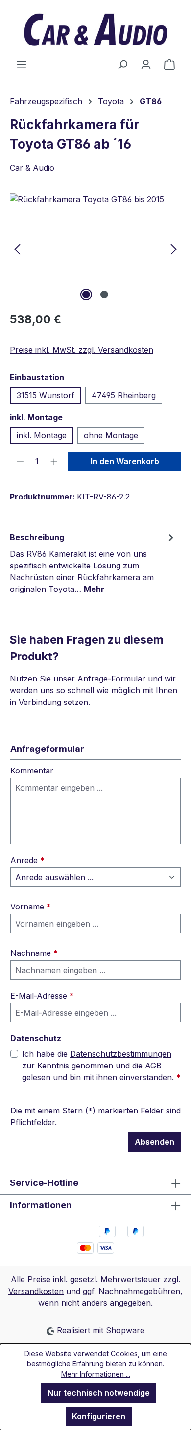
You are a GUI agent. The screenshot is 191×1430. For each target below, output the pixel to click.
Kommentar (31, 770)
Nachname (34, 953)
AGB (153, 1065)
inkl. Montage (42, 435)
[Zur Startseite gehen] (95, 29)
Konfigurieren (98, 1416)
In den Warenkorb (125, 461)
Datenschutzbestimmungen (120, 1054)
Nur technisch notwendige (99, 1393)
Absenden (154, 1142)
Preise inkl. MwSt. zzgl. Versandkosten (81, 350)
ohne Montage (111, 435)
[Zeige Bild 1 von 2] (86, 294)
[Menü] (21, 64)
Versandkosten (36, 1291)
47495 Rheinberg (124, 395)
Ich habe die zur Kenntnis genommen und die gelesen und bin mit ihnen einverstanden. (101, 1065)
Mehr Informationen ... (95, 1374)
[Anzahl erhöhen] (54, 461)
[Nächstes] (174, 248)
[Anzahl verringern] (20, 461)
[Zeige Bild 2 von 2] (104, 294)
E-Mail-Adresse (42, 995)
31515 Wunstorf (45, 395)
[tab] (93, 562)
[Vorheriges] (17, 248)
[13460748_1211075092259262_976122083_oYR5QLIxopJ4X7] (95, 248)
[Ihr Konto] (146, 64)
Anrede (27, 860)
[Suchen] (122, 64)
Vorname (30, 906)
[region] (95, 248)
